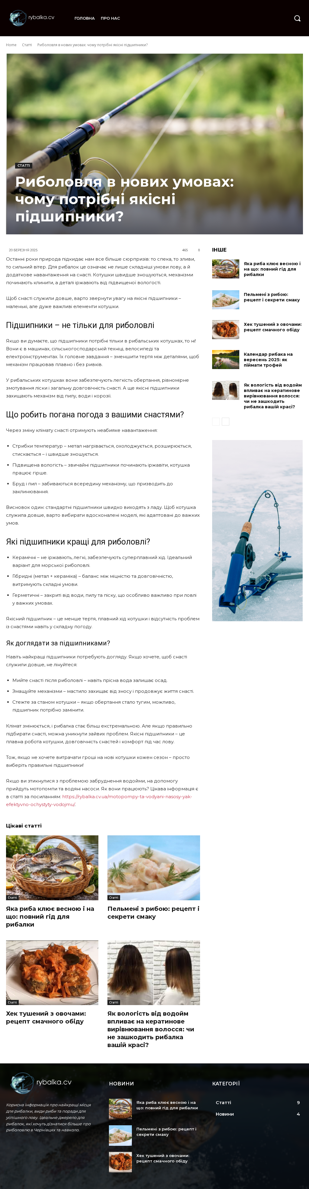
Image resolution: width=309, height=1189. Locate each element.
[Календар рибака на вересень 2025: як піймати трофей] (225, 359)
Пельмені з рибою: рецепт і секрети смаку (153, 912)
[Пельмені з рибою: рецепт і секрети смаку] (153, 867)
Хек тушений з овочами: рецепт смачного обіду (273, 327)
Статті (27, 44)
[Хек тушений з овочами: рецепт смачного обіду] (52, 972)
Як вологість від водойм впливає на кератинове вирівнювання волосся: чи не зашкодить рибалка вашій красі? (150, 1029)
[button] (297, 18)
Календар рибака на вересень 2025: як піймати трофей (268, 360)
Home (11, 44)
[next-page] (225, 422)
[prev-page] (216, 422)
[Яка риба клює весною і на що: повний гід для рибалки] (52, 867)
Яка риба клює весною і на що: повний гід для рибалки (50, 916)
